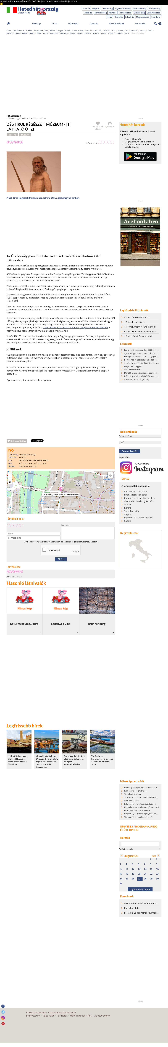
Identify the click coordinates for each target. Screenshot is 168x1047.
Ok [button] (1, 4)
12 (133, 869)
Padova (32, 33)
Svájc (109, 17)
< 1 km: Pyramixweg (134, 321)
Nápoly (24, 33)
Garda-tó (134, 31)
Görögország (154, 8)
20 (139, 873)
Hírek (54, 23)
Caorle (127, 521)
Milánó (17, 33)
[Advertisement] (61, 227)
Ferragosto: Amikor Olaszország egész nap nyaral (145, 356)
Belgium (95, 8)
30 (157, 878)
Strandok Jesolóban (132, 794)
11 (127, 869)
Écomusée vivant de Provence (137, 810)
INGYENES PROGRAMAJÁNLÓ (138, 826)
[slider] (106, 142)
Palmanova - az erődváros (135, 791)
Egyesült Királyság (123, 8)
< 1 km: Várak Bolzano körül (138, 336)
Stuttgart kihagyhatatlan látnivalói (138, 817)
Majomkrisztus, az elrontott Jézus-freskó (141, 807)
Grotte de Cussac (131, 800)
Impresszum (33, 1015)
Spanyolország (153, 13)
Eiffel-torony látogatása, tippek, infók (140, 804)
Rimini (45, 33)
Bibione (52, 31)
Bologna (60, 31)
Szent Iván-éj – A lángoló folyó (137, 379)
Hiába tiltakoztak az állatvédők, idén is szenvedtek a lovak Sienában (18, 760)
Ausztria (86, 8)
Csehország (107, 8)
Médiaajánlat (77, 1015)
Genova (142, 31)
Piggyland (155, 17)
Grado (127, 504)
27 (139, 878)
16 (157, 869)
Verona (126, 33)
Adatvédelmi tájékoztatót (39, 542)
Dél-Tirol (98, 31)
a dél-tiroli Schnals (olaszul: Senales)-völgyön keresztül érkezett (75, 327)
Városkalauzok (18, 31)
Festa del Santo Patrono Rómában (141, 912)
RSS (90, 1015)
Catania (68, 31)
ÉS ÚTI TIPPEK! (129, 829)
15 (151, 869)
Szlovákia (119, 17)
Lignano (9, 33)
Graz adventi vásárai (132, 369)
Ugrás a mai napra (140, 889)
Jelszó (121, 442)
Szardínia (64, 33)
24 (121, 878)
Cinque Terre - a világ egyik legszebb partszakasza (139, 498)
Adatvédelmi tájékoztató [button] (65, 1)
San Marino (54, 33)
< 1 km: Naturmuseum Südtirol (140, 331)
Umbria (110, 33)
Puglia (39, 33)
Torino (79, 33)
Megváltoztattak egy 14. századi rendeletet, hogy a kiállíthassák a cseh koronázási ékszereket (47, 761)
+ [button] (10, 474)
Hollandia (88, 13)
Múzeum (25, 134)
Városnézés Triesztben (135, 491)
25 (127, 878)
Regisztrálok (124, 457)
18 (127, 873)
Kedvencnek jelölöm (18, 441)
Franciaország (139, 8)
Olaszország (139, 13)
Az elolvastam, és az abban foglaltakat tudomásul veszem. (61, 542)
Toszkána (87, 33)
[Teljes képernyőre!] (10, 482)
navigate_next (159, 848)
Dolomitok (106, 31)
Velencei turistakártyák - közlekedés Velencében (139, 501)
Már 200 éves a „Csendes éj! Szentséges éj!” (143, 373)
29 (151, 878)
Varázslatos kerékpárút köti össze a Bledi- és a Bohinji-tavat (102, 760)
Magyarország (142, 17)
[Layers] (110, 475)
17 (121, 873)
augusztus (131, 856)
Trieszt (103, 33)
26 (133, 878)
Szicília (72, 33)
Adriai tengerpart (137, 33)
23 (157, 873)
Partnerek (62, 1015)
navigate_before (121, 855)
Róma (9, 31)
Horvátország (101, 13)
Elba (114, 31)
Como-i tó (89, 31)
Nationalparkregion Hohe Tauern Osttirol (141, 787)
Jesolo (150, 31)
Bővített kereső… (126, 849)
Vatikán (29, 31)
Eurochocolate (131, 908)
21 (145, 873)
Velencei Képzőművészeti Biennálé (141, 903)
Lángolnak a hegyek (132, 366)
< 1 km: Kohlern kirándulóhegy (140, 326)
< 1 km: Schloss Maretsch (137, 317)
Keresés (94, 23)
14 (145, 869)
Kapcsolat (140, 23)
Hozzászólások (116, 23)
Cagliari (128, 514)
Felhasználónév (125, 436)
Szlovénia (129, 17)
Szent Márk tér (131, 511)
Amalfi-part (38, 31)
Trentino (96, 33)
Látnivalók (73, 23)
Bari (46, 31)
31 (121, 883)
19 (133, 873)
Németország (125, 13)
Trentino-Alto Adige (28, 118)
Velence (119, 33)
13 (139, 869)
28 (145, 878)
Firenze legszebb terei (135, 494)
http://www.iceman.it (27, 466)
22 (151, 873)
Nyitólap (36, 23)
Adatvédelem (102, 1015)
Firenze (120, 31)
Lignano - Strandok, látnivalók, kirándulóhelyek (139, 517)
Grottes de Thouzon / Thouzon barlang (141, 797)
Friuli (126, 31)
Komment (65, 525)
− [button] (10, 478)
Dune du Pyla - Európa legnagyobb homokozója (144, 813)
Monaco (113, 13)
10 (121, 869)
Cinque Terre (78, 31)
